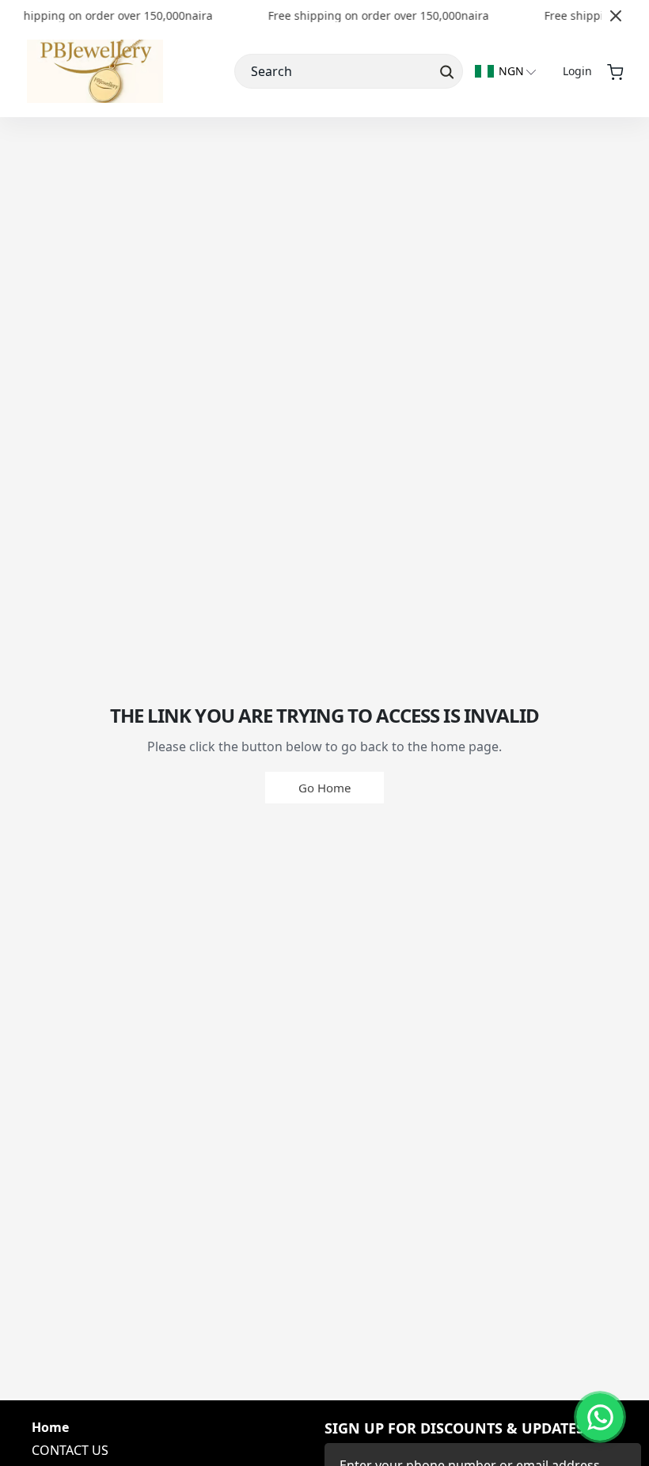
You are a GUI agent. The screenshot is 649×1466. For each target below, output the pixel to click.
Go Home (324, 788)
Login (577, 70)
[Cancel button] (615, 15)
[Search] (445, 71)
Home (50, 1427)
